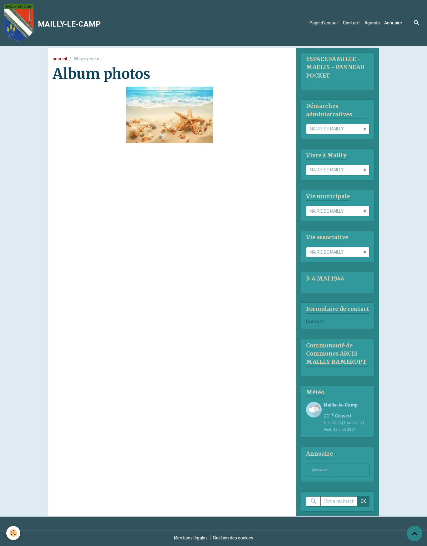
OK (363, 501)
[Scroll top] (414, 533)
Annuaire (393, 23)
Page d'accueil (324, 23)
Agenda (372, 23)
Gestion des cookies (233, 538)
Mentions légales (191, 538)
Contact (351, 23)
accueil (60, 59)
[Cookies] (13, 533)
